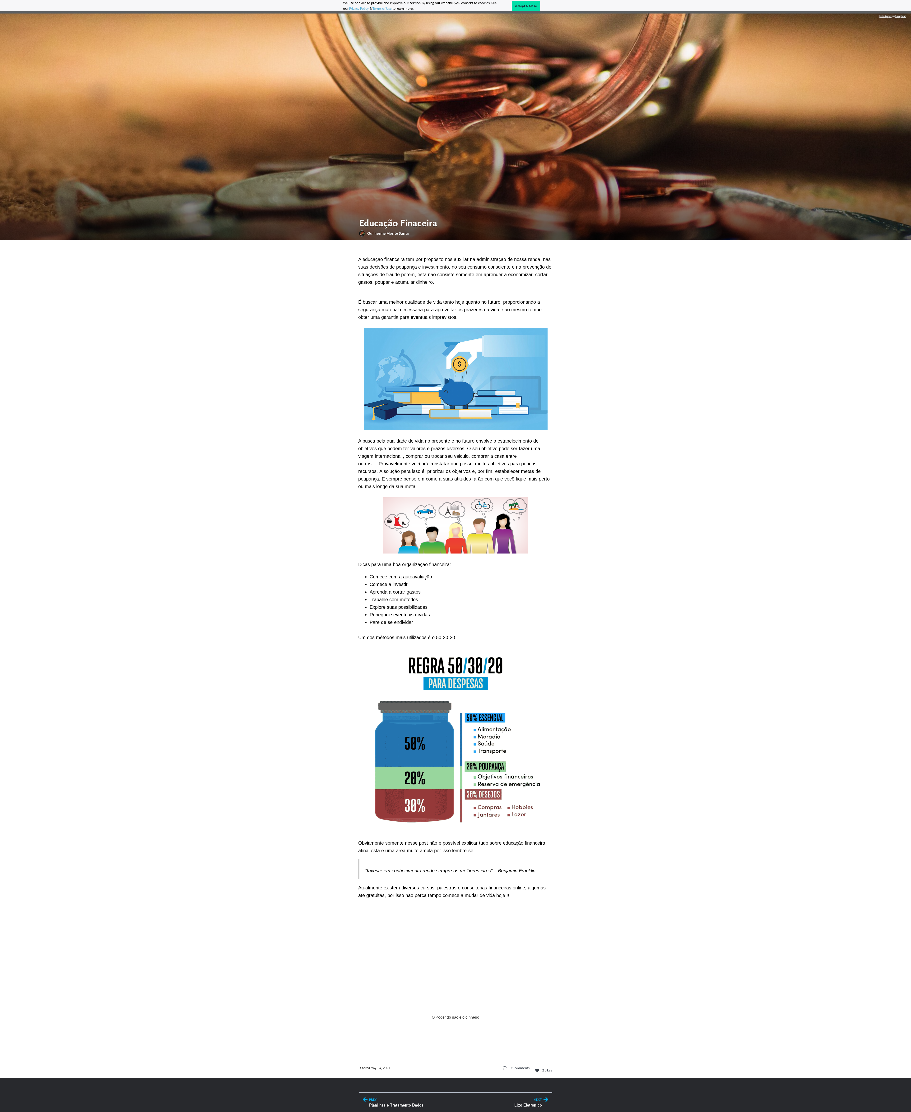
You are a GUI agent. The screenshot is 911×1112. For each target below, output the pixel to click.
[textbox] (455, 646)
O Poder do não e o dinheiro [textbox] (455, 1017)
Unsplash (900, 16)
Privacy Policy (359, 8)
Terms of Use (382, 8)
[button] (505, 1068)
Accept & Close (526, 6)
